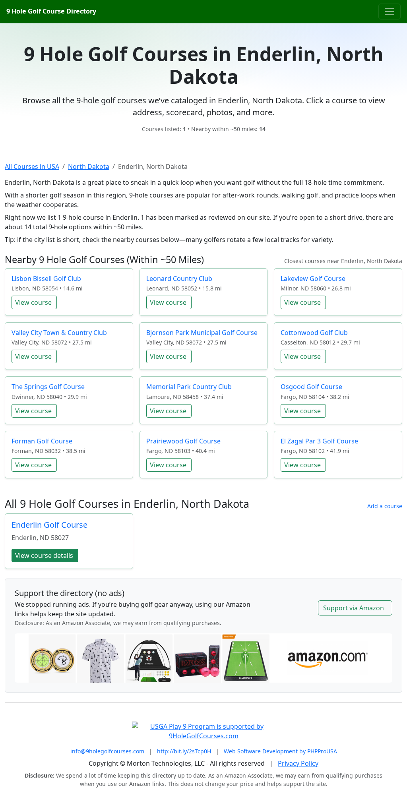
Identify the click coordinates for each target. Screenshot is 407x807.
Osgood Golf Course (311, 386)
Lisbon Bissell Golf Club (46, 278)
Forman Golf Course (42, 441)
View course (33, 302)
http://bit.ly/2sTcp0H (184, 751)
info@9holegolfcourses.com (107, 751)
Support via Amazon (353, 608)
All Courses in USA (32, 166)
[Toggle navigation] (389, 11)
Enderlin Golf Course (49, 524)
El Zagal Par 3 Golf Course (319, 441)
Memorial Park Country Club (189, 386)
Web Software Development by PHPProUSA (280, 751)
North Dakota (88, 166)
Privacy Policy (298, 763)
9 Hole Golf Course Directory (51, 11)
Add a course (384, 506)
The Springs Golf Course (48, 386)
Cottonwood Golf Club (314, 332)
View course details (44, 555)
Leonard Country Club (179, 278)
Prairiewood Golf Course (183, 441)
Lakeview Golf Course (313, 278)
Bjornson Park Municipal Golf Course (202, 332)
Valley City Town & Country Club (59, 332)
